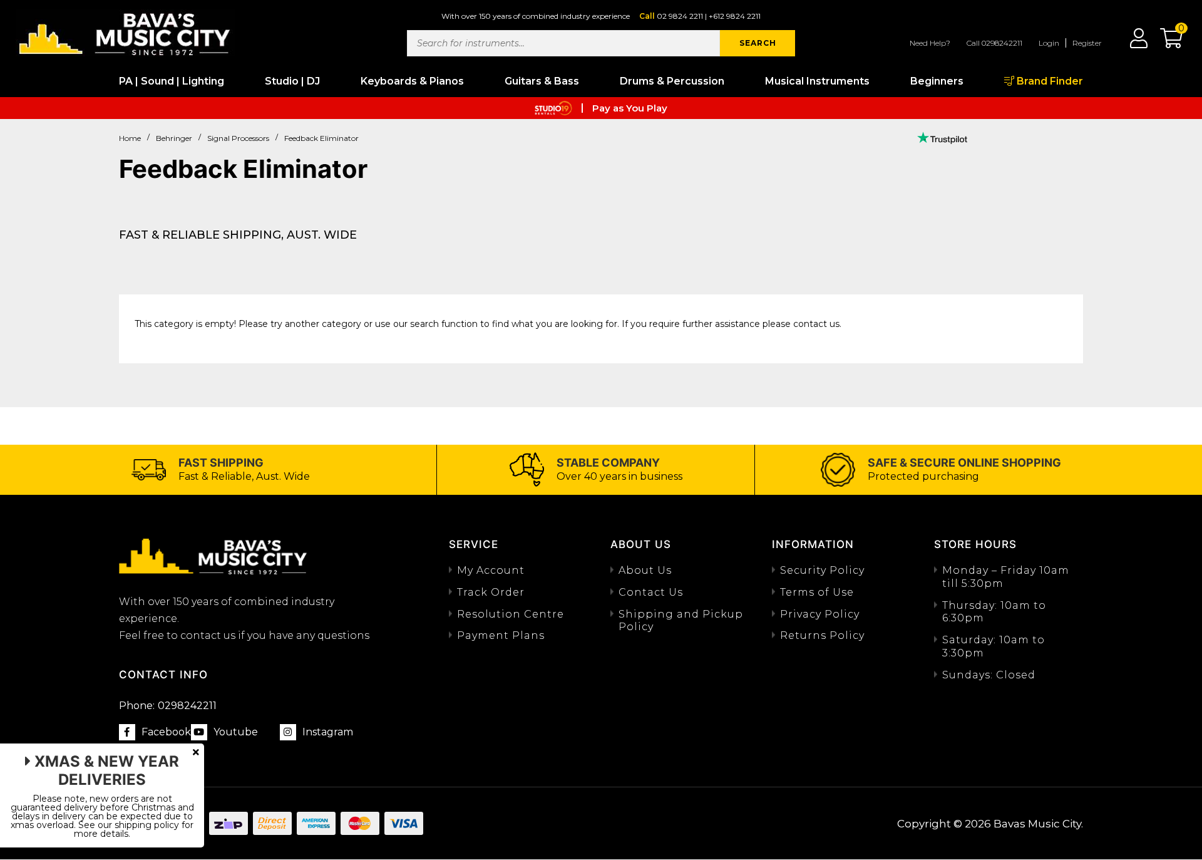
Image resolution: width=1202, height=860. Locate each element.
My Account (491, 570)
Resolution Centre (510, 614)
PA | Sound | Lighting (171, 81)
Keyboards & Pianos (412, 81)
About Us (645, 570)
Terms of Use (817, 592)
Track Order (491, 592)
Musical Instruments (817, 81)
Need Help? (930, 43)
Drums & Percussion (672, 81)
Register (1087, 43)
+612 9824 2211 (735, 16)
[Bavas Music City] (125, 32)
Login (1049, 43)
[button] (1165, 42)
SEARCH (757, 43)
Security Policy (822, 570)
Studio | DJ (292, 81)
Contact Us (651, 592)
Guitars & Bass (542, 81)
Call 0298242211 (994, 43)
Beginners (936, 81)
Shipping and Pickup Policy (681, 620)
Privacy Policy (820, 614)
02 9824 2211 (680, 16)
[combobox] (563, 43)
